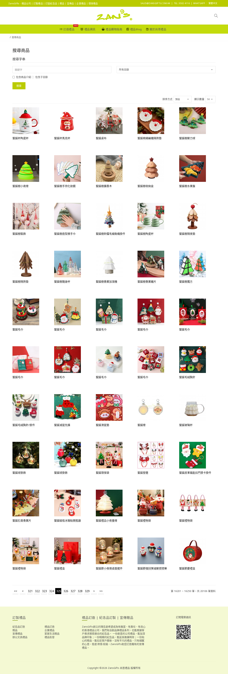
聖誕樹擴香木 (104, 186)
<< (15, 591)
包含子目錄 (41, 77)
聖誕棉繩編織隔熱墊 (150, 138)
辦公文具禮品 (19, 637)
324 (51, 591)
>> (101, 591)
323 (44, 591)
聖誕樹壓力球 (187, 138)
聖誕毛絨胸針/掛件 (23, 425)
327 (73, 591)
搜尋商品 (16, 37)
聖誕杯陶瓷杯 (20, 138)
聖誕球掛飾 (19, 472)
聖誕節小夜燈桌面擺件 (109, 568)
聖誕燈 (142, 425)
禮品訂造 (50, 626)
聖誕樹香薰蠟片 (147, 281)
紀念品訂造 (18, 626)
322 (37, 591)
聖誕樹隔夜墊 (187, 233)
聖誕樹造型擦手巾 (65, 233)
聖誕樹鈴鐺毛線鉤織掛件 (110, 233)
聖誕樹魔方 (186, 281)
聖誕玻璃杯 (186, 425)
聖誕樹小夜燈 (20, 186)
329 (87, 591)
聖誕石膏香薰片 (21, 520)
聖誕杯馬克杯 (62, 138)
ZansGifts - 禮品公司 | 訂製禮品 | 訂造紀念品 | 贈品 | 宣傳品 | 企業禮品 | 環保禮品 (53, 3)
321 (30, 591)
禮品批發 (50, 637)
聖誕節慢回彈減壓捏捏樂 (152, 568)
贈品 (14, 630)
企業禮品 (50, 630)
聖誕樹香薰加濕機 (106, 281)
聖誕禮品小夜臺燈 (106, 520)
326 (65, 591)
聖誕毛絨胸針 (187, 377)
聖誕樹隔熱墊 (20, 281)
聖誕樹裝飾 (19, 233)
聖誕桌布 (101, 138)
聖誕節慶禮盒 (187, 568)
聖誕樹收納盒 (146, 186)
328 (80, 591)
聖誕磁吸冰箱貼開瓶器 (67, 520)
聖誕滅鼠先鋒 (62, 425)
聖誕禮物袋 (144, 520)
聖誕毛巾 (17, 329)
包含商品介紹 (23, 77)
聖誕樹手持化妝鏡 (65, 186)
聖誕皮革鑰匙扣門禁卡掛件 (195, 472)
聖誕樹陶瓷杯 (146, 233)
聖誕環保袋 (102, 472)
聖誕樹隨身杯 (62, 281)
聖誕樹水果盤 (187, 186)
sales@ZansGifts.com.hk (155, 3)
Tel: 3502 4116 (182, 3)
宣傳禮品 (17, 633)
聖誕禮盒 (59, 568)
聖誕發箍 (143, 472)
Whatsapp (199, 3)
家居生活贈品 (52, 633)
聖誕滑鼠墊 (102, 425)
